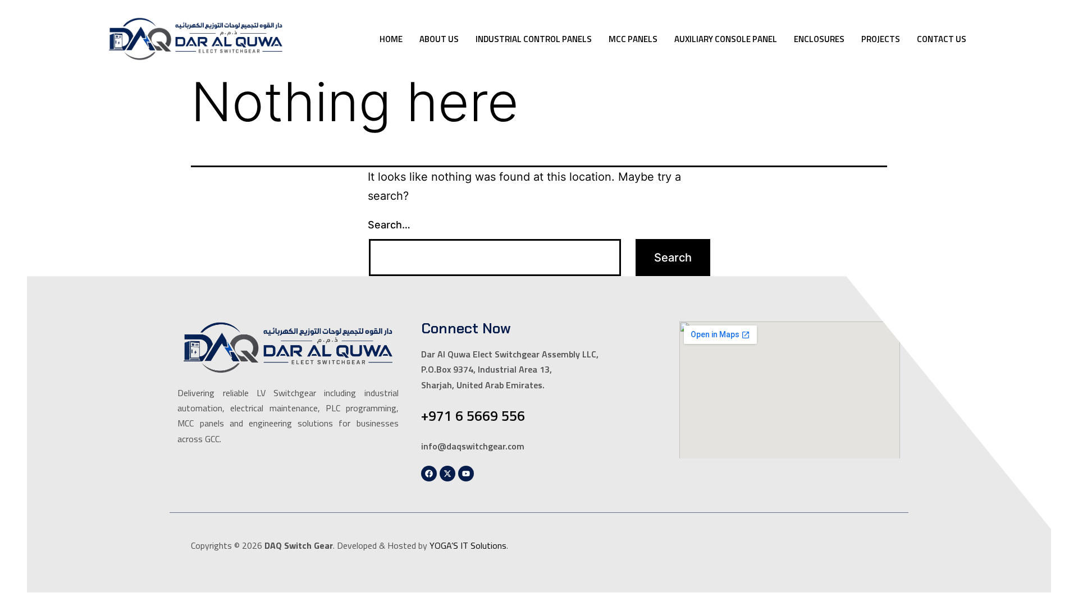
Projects (880, 39)
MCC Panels (633, 39)
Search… (389, 225)
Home (391, 39)
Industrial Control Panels (534, 39)
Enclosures (819, 39)
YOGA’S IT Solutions (468, 545)
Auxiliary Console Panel (725, 39)
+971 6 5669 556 (473, 415)
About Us (439, 39)
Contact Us (941, 39)
